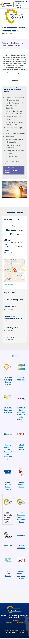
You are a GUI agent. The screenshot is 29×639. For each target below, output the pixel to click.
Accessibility (15, 630)
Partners (5, 43)
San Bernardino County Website (14, 622)
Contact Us (23, 630)
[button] (23, 275)
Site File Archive (14, 620)
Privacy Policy (7, 630)
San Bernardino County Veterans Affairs (11, 170)
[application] (14, 270)
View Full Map (9, 284)
